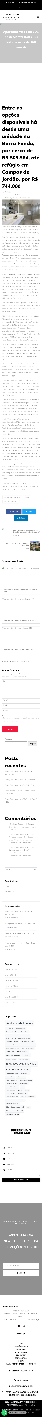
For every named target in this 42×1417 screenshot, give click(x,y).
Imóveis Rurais (24, 1073)
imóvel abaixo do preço (12, 497)
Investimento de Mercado (26, 1080)
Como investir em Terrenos (27, 1041)
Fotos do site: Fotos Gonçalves (25, 1405)
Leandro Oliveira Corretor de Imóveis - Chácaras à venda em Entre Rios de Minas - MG (22, 850)
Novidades (8, 892)
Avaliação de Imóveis (19, 1023)
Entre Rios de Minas (23, 1059)
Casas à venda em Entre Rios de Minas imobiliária (18, 1038)
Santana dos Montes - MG (12, 1103)
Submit (10, 729)
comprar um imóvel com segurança (14, 1045)
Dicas (7, 886)
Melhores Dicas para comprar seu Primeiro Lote (17, 1090)
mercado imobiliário (10, 501)
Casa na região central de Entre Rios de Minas (17, 1031)
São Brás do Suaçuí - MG (15, 1107)
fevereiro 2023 (10, 969)
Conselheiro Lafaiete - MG (12, 1048)
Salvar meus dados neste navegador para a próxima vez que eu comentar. (21, 719)
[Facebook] (19, 7)
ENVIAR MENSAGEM (21, 1179)
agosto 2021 (9, 1002)
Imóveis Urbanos (10, 1077)
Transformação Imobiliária (12, 1114)
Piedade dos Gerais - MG (12, 1096)
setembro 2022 (10, 997)
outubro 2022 (9, 991)
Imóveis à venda (21, 1077)
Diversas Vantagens (11, 1059)
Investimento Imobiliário (11, 1083)
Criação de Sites (15, 1413)
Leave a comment (21, 54)
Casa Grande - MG (20, 1028)
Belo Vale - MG (9, 1028)
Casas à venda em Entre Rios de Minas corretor (17, 1035)
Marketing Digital (29, 1413)
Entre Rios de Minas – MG (21, 1063)
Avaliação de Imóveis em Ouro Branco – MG (20, 780)
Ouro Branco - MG (22, 1093)
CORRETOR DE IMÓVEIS (11, 18)
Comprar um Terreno (30, 1045)
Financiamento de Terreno (12, 1073)
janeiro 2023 (9, 975)
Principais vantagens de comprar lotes (15, 1100)
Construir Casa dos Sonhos (28, 1048)
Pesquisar (9, 739)
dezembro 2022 (10, 980)
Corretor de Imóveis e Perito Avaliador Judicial (17, 1051)
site (31, 476)
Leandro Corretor (24, 1083)
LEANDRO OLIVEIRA (11, 14)
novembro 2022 (10, 986)
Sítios (28, 1107)
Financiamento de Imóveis (18, 1069)
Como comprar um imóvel (12, 1041)
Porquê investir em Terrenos (27, 1096)
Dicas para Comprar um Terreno (17, 1055)
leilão (27, 497)
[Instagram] (22, 7)
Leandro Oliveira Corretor (12, 1087)
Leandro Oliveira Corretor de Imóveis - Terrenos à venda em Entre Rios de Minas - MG (22, 837)
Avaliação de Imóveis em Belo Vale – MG (19, 785)
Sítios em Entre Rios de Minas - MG (14, 1111)
